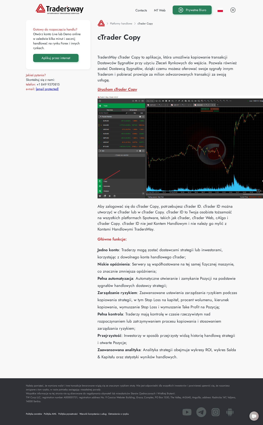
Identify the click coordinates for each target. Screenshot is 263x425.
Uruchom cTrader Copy (117, 89)
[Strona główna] (101, 23)
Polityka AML (50, 414)
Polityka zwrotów (34, 414)
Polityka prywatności (68, 414)
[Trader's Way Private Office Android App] (230, 413)
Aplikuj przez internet (56, 58)
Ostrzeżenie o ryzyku (118, 414)
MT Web (159, 10)
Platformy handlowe (121, 24)
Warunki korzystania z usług (92, 414)
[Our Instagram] (215, 413)
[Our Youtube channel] (187, 413)
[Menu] (233, 10)
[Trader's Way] (59, 13)
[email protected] (47, 89)
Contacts (141, 10)
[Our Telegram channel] (201, 413)
